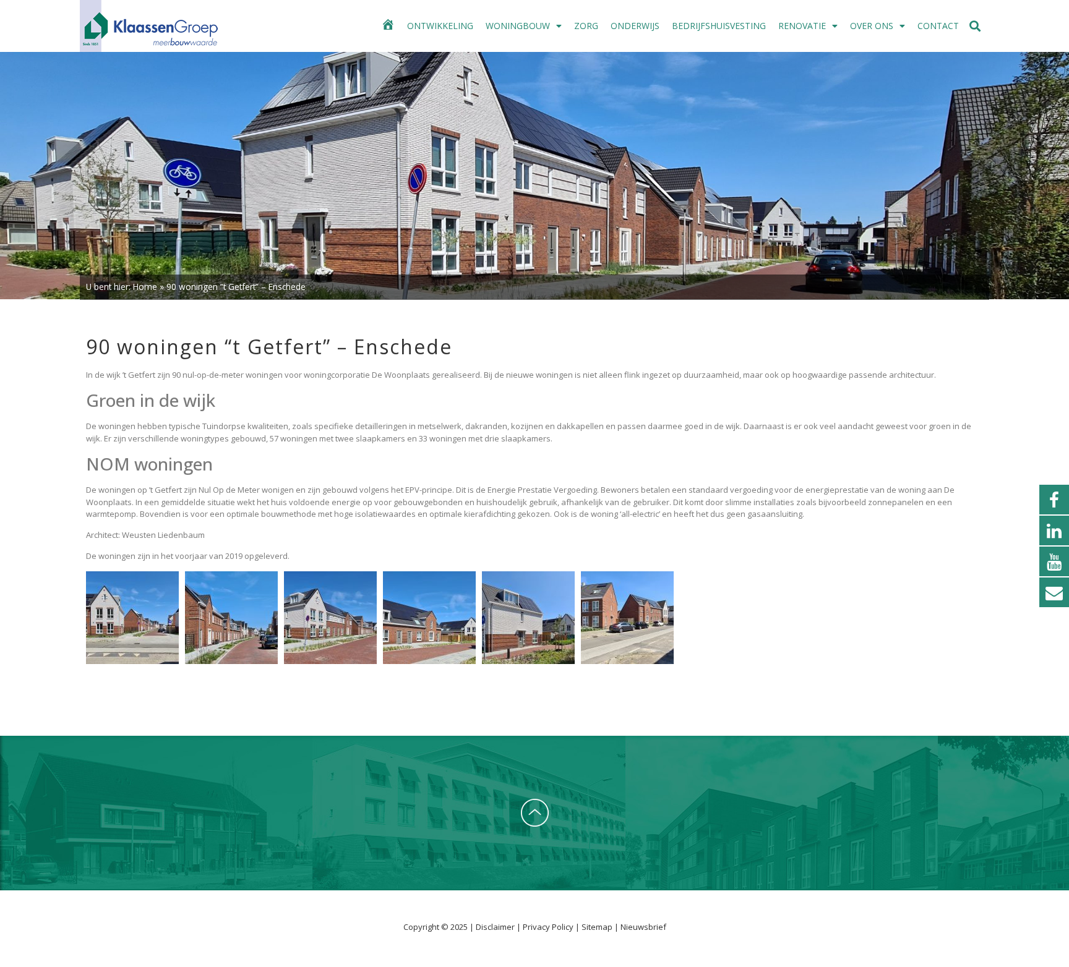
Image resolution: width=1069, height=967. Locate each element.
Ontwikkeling (440, 26)
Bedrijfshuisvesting (719, 26)
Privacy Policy (549, 926)
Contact (938, 26)
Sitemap (597, 926)
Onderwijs (635, 26)
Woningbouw (518, 26)
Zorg (586, 26)
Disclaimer (496, 926)
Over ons (871, 26)
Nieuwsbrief (643, 926)
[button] (975, 26)
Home (145, 286)
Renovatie (802, 26)
